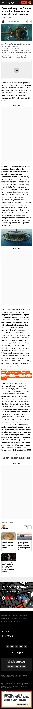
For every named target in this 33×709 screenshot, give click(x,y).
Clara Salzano (15, 21)
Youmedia (4, 616)
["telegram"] (24, 598)
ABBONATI (24, 2)
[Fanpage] (16, 652)
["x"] (16, 598)
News (11, 522)
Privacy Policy (23, 616)
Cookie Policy (5, 618)
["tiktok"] (3, 598)
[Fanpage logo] (11, 2)
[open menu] (2, 2)
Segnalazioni (13, 616)
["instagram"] (7, 598)
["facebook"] (20, 598)
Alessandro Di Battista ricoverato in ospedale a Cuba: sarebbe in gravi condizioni (16, 697)
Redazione (4, 621)
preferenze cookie (14, 621)
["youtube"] (12, 598)
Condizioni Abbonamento (18, 618)
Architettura (5, 522)
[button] (30, 21)
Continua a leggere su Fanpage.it (16, 458)
